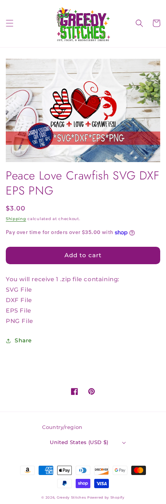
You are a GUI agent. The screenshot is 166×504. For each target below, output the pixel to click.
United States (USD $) (79, 442)
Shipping (16, 218)
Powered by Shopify (106, 497)
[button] (9, 23)
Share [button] (23, 340)
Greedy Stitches (71, 497)
